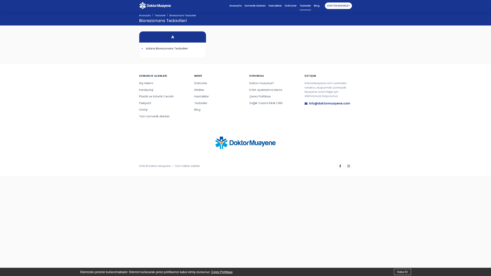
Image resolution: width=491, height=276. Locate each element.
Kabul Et (402, 272)
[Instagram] (348, 166)
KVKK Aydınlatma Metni (265, 90)
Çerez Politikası (222, 272)
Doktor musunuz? (338, 5)
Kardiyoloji (146, 90)
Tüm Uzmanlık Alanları (154, 116)
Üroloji (143, 110)
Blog (317, 5)
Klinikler (199, 90)
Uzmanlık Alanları (255, 5)
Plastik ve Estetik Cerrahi (156, 96)
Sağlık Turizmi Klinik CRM (266, 103)
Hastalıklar (275, 5)
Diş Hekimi (146, 83)
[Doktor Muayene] (245, 142)
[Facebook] (340, 166)
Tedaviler (305, 5)
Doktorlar (291, 5)
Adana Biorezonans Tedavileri (167, 48)
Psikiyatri (145, 103)
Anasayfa (235, 5)
